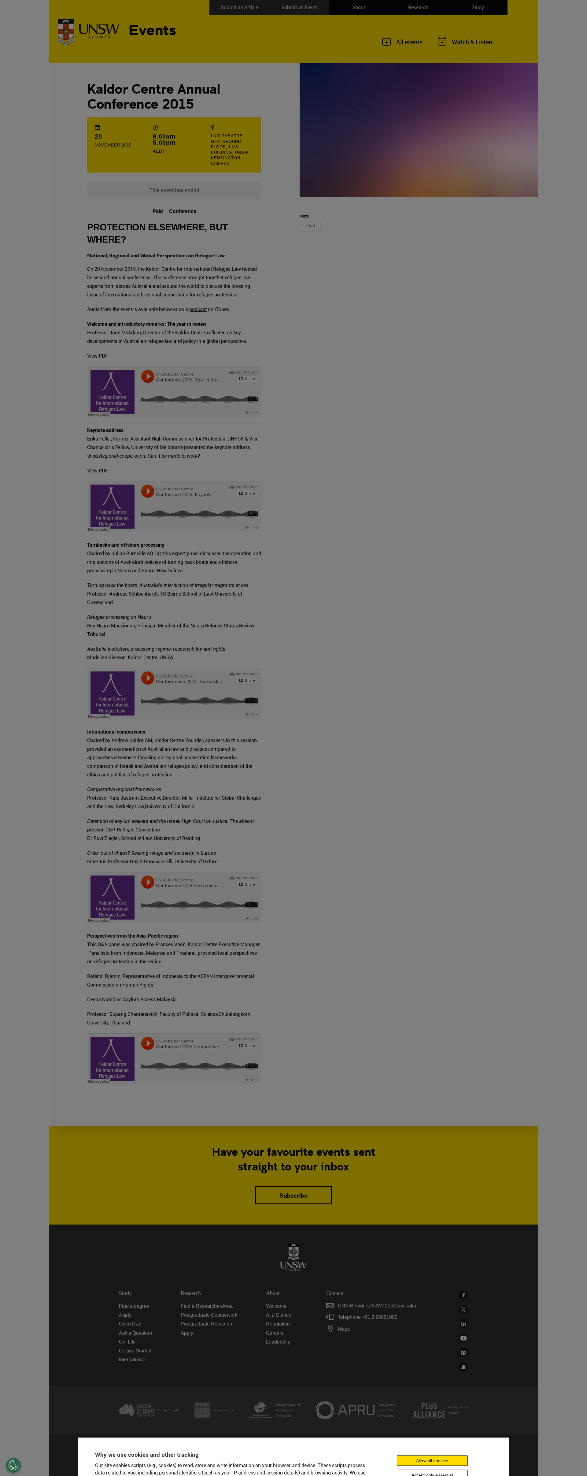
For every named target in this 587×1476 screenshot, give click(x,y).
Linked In (463, 1324)
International (132, 1359)
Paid (311, 226)
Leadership (278, 1341)
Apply (125, 1315)
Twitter (463, 1309)
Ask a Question (135, 1333)
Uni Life (127, 1341)
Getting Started (135, 1350)
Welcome (276, 1306)
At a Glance (278, 1315)
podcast (198, 309)
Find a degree (134, 1306)
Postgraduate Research (206, 1323)
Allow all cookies (432, 1460)
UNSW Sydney (463, 1367)
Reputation (278, 1323)
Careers (274, 1333)
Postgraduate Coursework (209, 1315)
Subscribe (293, 1195)
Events (152, 29)
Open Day (130, 1323)
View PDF (97, 356)
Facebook (463, 1295)
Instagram (463, 1352)
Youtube (463, 1338)
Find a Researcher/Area (207, 1306)
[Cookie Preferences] (13, 1465)
